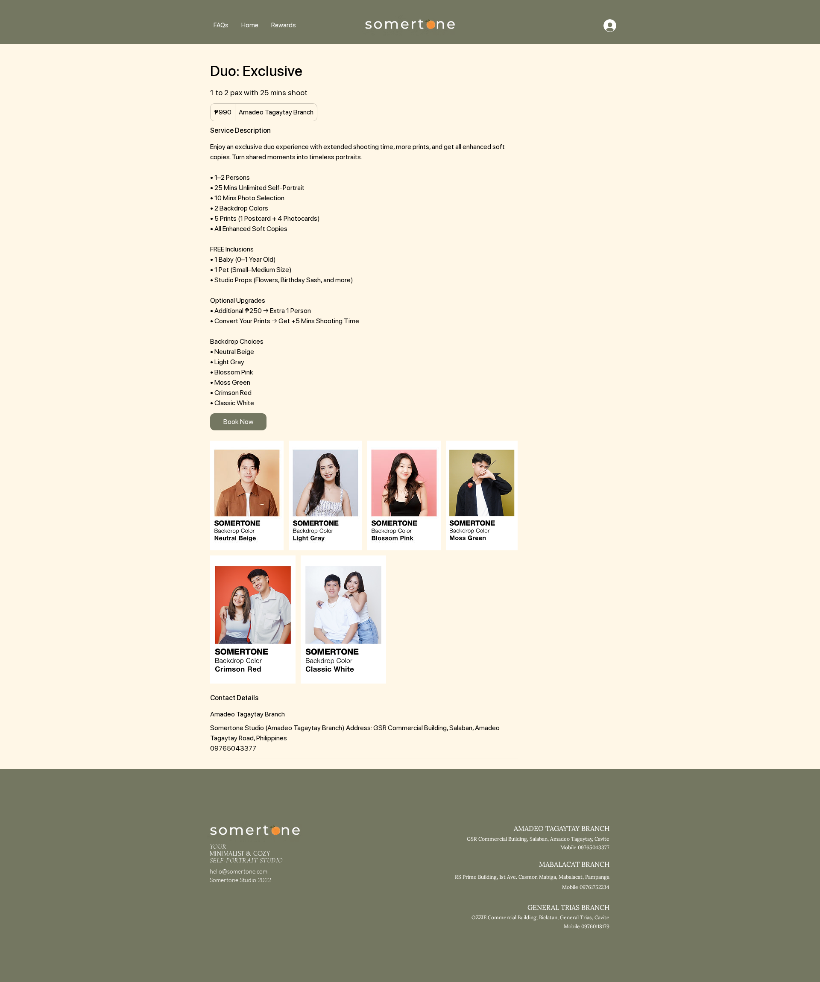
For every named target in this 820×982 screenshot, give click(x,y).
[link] (238, 421)
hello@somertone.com (238, 871)
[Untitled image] (247, 495)
